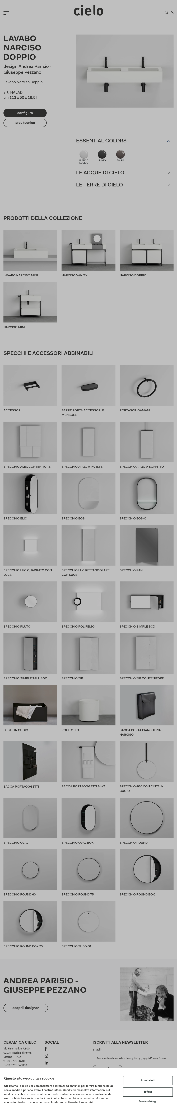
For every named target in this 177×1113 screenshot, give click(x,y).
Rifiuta (148, 1092)
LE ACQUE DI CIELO (100, 173)
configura (25, 113)
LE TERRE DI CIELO (99, 185)
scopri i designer (25, 1008)
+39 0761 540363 (16, 1065)
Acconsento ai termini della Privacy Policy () (131, 1058)
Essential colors (101, 141)
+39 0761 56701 (15, 1061)
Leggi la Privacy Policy (153, 1058)
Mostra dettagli (148, 1101)
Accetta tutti (148, 1080)
